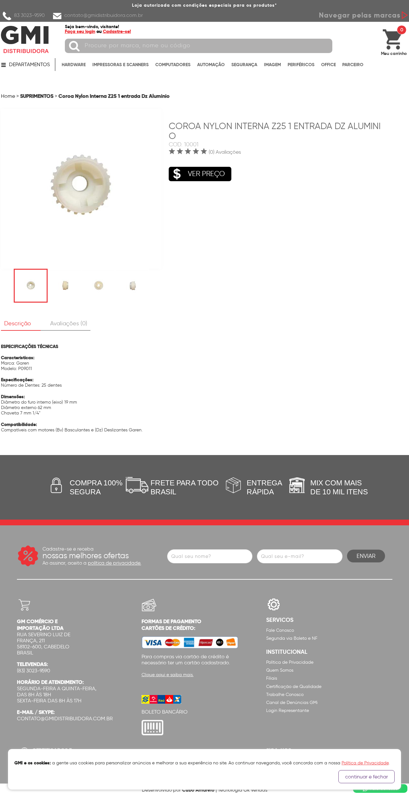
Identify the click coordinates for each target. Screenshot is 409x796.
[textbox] (198, 46)
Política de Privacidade (289, 662)
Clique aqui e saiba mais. (168, 674)
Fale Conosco (280, 630)
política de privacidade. (114, 563)
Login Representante (287, 710)
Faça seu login (80, 31)
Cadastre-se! (117, 31)
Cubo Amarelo (198, 790)
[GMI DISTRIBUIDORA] (25, 39)
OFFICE (328, 64)
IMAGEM (272, 64)
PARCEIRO (352, 64)
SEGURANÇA (244, 64)
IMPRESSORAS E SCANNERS (120, 64)
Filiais (271, 678)
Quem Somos (279, 670)
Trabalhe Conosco (285, 694)
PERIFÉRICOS (301, 64)
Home (8, 96)
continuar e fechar (366, 777)
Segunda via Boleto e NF (291, 638)
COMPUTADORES (172, 64)
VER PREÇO (206, 173)
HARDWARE (74, 64)
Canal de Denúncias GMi (292, 702)
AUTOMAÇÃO (211, 64)
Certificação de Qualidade (293, 686)
